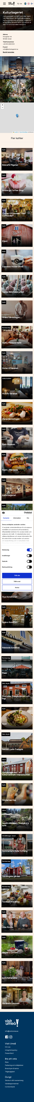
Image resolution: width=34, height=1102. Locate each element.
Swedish (25, 3)
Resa (6, 1062)
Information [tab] (17, 518)
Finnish (32, 3)
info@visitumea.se (11, 1031)
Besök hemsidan (8, 52)
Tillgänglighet (10, 1072)
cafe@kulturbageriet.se (10, 49)
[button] (17, 116)
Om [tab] (28, 518)
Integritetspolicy (11, 1050)
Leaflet (16, 132)
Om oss (7, 1047)
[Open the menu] (4, 4)
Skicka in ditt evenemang (14, 1080)
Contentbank (10, 1087)
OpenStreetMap (23, 132)
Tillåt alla (17, 575)
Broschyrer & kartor (12, 1068)
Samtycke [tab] (6, 518)
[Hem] (11, 3)
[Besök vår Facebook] (7, 1037)
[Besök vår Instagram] (11, 1037)
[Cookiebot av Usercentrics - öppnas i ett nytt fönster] (24, 513)
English (28, 3)
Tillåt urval (17, 581)
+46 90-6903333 (9, 44)
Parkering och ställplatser (14, 1065)
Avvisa (17, 587)
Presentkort (9, 1053)
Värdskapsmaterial (11, 1084)
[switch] (29, 555)
